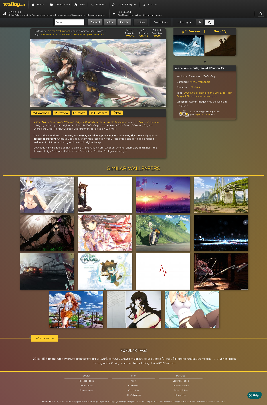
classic (138, 358)
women (170, 363)
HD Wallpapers (133, 395)
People (124, 22)
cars (116, 358)
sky (117, 363)
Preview (62, 113)
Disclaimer (180, 395)
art (94, 358)
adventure (68, 358)
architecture (83, 358)
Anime (110, 22)
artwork (102, 358)
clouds (148, 358)
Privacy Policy (181, 390)
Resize (80, 113)
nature (216, 358)
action (56, 358)
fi (174, 358)
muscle (206, 358)
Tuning (145, 363)
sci (112, 363)
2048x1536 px (42, 358)
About (133, 380)
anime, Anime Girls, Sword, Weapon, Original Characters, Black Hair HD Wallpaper (80, 122)
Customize (100, 113)
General (95, 22)
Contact (187, 401)
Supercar (126, 363)
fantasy (167, 358)
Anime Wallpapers (59, 31)
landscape (194, 358)
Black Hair (79, 34)
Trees (136, 363)
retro (106, 363)
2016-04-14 (195, 87)
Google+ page (86, 390)
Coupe (157, 358)
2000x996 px (47, 34)
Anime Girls (67, 34)
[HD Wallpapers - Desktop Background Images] (14, 4)
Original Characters (94, 34)
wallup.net (47, 401)
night (225, 358)
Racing (98, 363)
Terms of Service (181, 385)
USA (152, 363)
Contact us (133, 390)
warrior (160, 363)
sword (203, 96)
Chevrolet (127, 358)
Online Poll (133, 385)
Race (232, 358)
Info (118, 113)
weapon (212, 96)
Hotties (141, 22)
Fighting (180, 358)
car (110, 358)
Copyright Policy (181, 380)
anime (58, 34)
